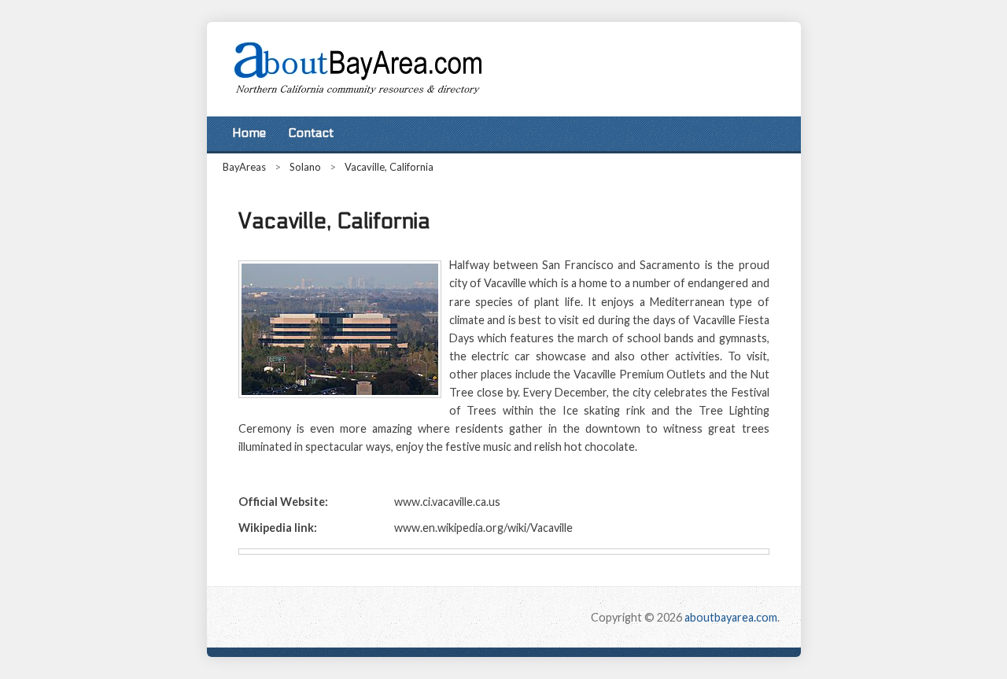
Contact (311, 133)
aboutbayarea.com (730, 617)
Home (249, 133)
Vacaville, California (389, 167)
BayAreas (244, 167)
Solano (305, 167)
